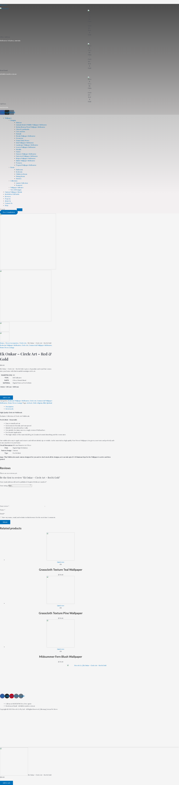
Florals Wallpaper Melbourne (25, 136)
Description (9, 407)
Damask (18, 134)
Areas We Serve (52, 709)
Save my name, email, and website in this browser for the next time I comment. (29, 517)
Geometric (19, 138)
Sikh (44, 403)
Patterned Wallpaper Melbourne (27, 156)
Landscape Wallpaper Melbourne (27, 145)
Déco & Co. (3, 5)
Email (2, 514)
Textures (19, 163)
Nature (18, 152)
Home (2, 343)
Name (2, 510)
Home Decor (4, 347)
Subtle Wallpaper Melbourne (25, 161)
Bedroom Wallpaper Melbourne (10, 345)
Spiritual (49, 403)
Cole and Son (20, 131)
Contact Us (8, 203)
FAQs (6, 205)
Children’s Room (21, 174)
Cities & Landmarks (22, 129)
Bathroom (19, 170)
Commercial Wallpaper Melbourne (40, 345)
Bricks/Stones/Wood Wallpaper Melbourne (30, 127)
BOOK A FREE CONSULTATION (18, 699)
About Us (8, 201)
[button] (2, 115)
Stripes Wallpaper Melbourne (26, 158)
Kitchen (18, 178)
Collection (13, 181)
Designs (13, 120)
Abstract (19, 122)
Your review (4, 506)
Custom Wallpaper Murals (13, 192)
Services (8, 196)
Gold (34, 403)
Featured (19, 185)
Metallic (18, 149)
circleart (29, 403)
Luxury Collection (22, 183)
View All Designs (15, 190)
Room (12, 167)
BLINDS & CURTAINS (12, 194)
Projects (7, 199)
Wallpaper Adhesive (16, 187)
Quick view (60, 562)
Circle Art (23, 343)
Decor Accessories (12, 343)
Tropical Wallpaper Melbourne (26, 165)
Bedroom (19, 172)
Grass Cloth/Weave (22, 140)
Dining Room (20, 176)
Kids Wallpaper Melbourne (25, 143)
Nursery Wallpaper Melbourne (26, 154)
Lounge (11, 347)
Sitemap (43, 709)
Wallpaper (8, 118)
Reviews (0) (9, 409)
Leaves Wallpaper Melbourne (26, 147)
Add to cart (6, 397)
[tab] (61, 407)
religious (39, 403)
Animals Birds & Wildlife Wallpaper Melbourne (31, 125)
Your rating (4, 486)
